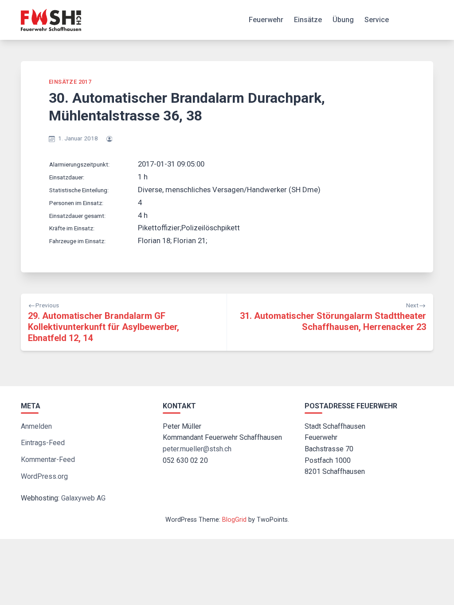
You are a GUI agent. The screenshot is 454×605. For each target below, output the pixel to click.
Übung (343, 20)
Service (376, 20)
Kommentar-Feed (48, 459)
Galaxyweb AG (83, 498)
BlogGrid (234, 520)
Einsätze (308, 20)
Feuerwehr (266, 20)
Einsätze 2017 (70, 81)
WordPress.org (44, 476)
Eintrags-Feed (43, 442)
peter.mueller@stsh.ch (197, 449)
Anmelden (36, 426)
